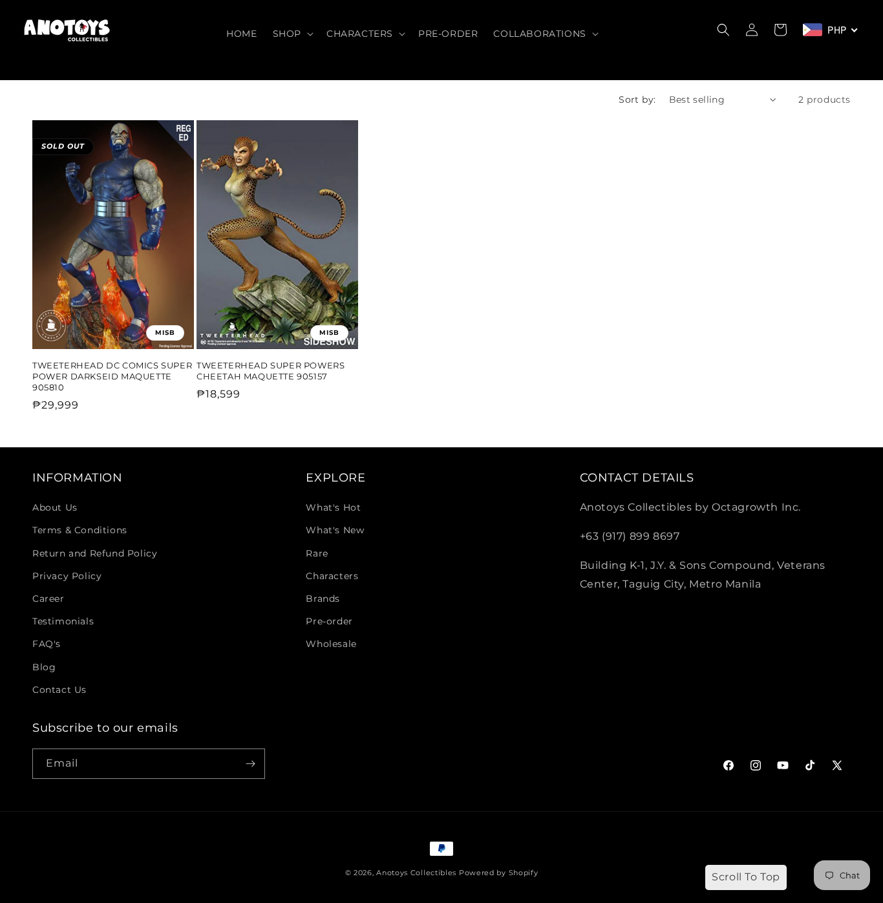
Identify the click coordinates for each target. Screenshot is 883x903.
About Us (55, 507)
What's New (335, 530)
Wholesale (331, 644)
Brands (323, 598)
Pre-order (329, 621)
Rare (317, 553)
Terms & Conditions (79, 530)
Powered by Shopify (498, 872)
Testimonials (63, 621)
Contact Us (59, 690)
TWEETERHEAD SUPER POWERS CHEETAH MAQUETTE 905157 (271, 370)
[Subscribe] (250, 764)
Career (48, 598)
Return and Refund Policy (94, 553)
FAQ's (46, 644)
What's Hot (333, 507)
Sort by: (637, 99)
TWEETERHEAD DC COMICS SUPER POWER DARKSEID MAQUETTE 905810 (112, 376)
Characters (332, 576)
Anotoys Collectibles (416, 872)
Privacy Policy (66, 576)
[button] (292, 33)
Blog (44, 667)
